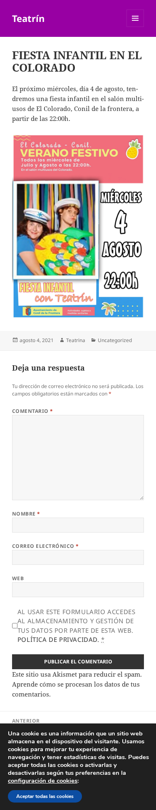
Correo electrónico (45, 546)
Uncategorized (115, 340)
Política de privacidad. (58, 639)
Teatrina (75, 340)
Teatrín (28, 18)
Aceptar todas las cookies (45, 796)
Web (18, 578)
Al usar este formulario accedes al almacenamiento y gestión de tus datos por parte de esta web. (76, 626)
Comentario (32, 411)
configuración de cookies (42, 780)
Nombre (26, 513)
